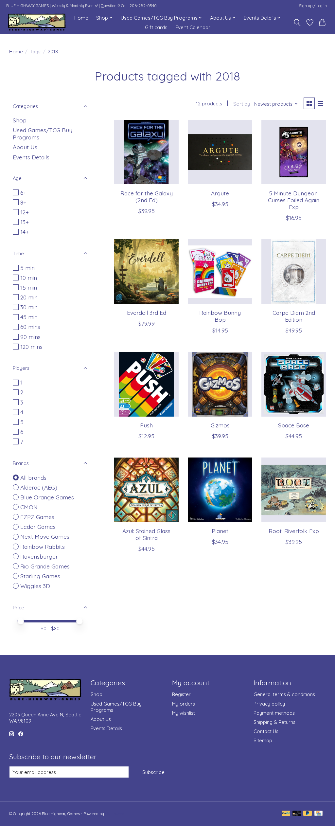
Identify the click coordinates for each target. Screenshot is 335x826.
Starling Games (40, 576)
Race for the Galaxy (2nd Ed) (146, 196)
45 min (29, 316)
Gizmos (220, 425)
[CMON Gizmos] (220, 384)
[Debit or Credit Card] (296, 814)
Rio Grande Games (45, 566)
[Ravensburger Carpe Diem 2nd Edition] (293, 271)
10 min (28, 277)
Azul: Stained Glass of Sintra (146, 534)
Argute (220, 193)
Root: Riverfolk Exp (294, 530)
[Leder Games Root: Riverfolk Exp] (293, 490)
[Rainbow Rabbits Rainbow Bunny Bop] (220, 271)
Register (181, 694)
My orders (183, 704)
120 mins (31, 346)
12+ (24, 212)
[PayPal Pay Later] (307, 814)
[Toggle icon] (297, 22)
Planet (220, 530)
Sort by (241, 104)
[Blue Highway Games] (37, 22)
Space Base (293, 425)
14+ (24, 231)
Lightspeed (114, 813)
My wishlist (183, 713)
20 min (29, 297)
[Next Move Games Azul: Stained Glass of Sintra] (146, 490)
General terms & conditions (284, 694)
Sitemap (263, 740)
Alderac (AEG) (38, 487)
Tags (35, 51)
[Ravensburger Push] (146, 384)
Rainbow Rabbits (42, 546)
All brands (33, 477)
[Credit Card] (318, 814)
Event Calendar (192, 27)
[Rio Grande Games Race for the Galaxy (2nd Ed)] (146, 152)
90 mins (30, 336)
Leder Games (38, 526)
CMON (29, 507)
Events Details (31, 157)
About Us (25, 147)
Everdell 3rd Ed (146, 312)
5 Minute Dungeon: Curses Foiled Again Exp (293, 199)
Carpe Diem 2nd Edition (294, 316)
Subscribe (153, 772)
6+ (23, 192)
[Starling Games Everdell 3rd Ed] (146, 271)
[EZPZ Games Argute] (220, 152)
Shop (19, 120)
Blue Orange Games (47, 497)
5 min (27, 267)
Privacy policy (269, 704)
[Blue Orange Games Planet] (220, 490)
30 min (29, 307)
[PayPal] (286, 814)
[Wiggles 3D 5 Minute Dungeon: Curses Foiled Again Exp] (293, 152)
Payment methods (274, 713)
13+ (24, 221)
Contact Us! (266, 731)
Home (81, 18)
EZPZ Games (37, 516)
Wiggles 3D (35, 585)
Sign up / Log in (313, 5)
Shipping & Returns (274, 722)
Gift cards (156, 27)
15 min (28, 287)
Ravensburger (39, 556)
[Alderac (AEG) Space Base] (293, 384)
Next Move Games (44, 536)
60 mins (30, 326)
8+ (23, 202)
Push (146, 425)
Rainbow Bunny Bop (220, 316)
